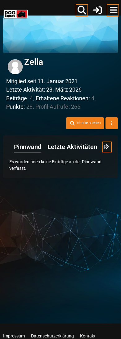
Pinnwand (27, 147)
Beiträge (16, 98)
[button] (85, 123)
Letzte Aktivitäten (72, 147)
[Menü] (113, 10)
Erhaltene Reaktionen (62, 98)
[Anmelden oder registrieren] (97, 10)
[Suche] (82, 10)
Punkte (15, 106)
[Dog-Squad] (15, 9)
